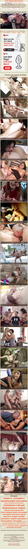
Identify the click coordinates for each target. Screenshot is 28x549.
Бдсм (23, 32)
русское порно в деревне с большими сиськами (17, 526)
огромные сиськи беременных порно (13, 506)
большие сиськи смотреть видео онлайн (14, 515)
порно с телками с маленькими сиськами (14, 499)
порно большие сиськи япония (13, 503)
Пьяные (14, 32)
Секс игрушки (7, 32)
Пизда (19, 32)
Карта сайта (12, 544)
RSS (18, 544)
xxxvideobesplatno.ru (17, 2)
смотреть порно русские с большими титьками (14, 520)
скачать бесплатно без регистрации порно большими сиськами (14, 512)
